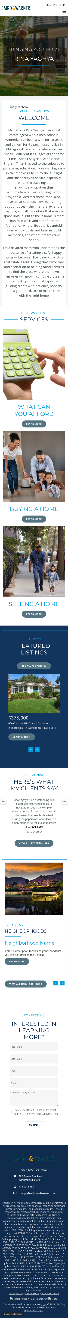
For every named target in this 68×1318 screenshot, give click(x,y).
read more (36, 826)
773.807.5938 (26, 1186)
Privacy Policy (16, 1293)
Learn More (20, 737)
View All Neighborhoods (25, 984)
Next (65, 801)
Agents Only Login (33, 1310)
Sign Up (50, 4)
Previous (3, 801)
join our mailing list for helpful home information (35, 1112)
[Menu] (64, 11)
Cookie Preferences (13, 1314)
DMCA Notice (32, 1293)
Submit (34, 1125)
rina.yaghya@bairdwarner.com (37, 1193)
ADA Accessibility (50, 1293)
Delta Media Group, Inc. (24, 1307)
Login (62, 4)
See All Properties (34, 666)
